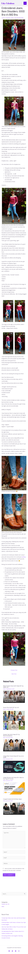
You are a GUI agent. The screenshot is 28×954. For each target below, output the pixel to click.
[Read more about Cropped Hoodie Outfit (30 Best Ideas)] (14, 808)
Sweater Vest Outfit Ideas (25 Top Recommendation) (11, 735)
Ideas (12, 17)
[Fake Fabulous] (7, 3)
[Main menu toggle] (25, 3)
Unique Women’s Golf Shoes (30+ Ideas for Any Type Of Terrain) (13, 778)
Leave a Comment (6, 17)
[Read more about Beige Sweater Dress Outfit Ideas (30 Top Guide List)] (14, 696)
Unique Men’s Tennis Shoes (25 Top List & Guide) (13, 756)
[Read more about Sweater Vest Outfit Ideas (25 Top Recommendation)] (14, 745)
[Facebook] (9, 951)
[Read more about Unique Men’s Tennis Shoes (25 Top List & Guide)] (14, 766)
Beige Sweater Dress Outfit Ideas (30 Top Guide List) (13, 686)
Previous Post (14, 670)
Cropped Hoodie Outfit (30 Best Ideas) (12, 799)
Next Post (14, 674)
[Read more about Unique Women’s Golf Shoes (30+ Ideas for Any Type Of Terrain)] (14, 788)
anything (23, 557)
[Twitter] (12, 951)
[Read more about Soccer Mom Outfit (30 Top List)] (14, 720)
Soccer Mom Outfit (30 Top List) (11, 707)
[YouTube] (15, 951)
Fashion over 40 (5, 904)
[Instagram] (18, 951)
